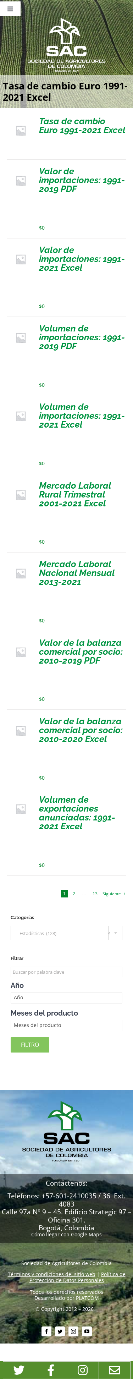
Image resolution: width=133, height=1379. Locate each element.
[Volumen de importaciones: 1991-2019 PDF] (20, 326)
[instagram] (73, 1331)
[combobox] (66, 933)
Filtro (30, 1045)
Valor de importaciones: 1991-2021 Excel (82, 259)
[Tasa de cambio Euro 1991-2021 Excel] (20, 119)
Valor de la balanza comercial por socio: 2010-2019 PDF (81, 651)
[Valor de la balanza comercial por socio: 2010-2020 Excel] (20, 719)
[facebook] (46, 1331)
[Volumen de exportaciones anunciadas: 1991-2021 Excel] (20, 798)
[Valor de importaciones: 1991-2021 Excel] (20, 248)
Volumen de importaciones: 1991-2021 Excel (82, 415)
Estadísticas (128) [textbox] (63, 933)
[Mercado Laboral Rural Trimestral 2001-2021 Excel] (20, 483)
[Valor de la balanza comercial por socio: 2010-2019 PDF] (20, 641)
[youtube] (87, 1331)
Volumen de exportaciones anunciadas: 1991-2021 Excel (77, 812)
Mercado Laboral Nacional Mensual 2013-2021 (77, 573)
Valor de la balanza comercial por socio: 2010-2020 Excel (81, 730)
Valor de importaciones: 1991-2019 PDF (82, 180)
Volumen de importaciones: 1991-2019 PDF (82, 337)
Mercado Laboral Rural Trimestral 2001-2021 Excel (75, 494)
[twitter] (60, 1331)
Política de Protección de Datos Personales (77, 1277)
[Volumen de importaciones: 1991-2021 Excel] (20, 405)
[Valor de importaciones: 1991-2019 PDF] (20, 169)
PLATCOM (87, 1298)
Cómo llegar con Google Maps (66, 1234)
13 (95, 894)
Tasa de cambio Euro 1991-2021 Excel (82, 125)
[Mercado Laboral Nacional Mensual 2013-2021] (20, 562)
